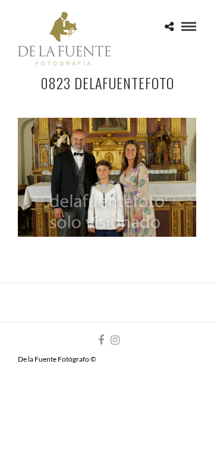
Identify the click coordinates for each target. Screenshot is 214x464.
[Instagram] (114, 340)
